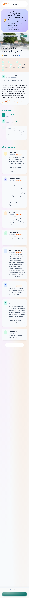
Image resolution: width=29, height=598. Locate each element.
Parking (5, 101)
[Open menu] (25, 4)
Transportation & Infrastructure (10, 36)
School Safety (13, 101)
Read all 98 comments (14, 345)
